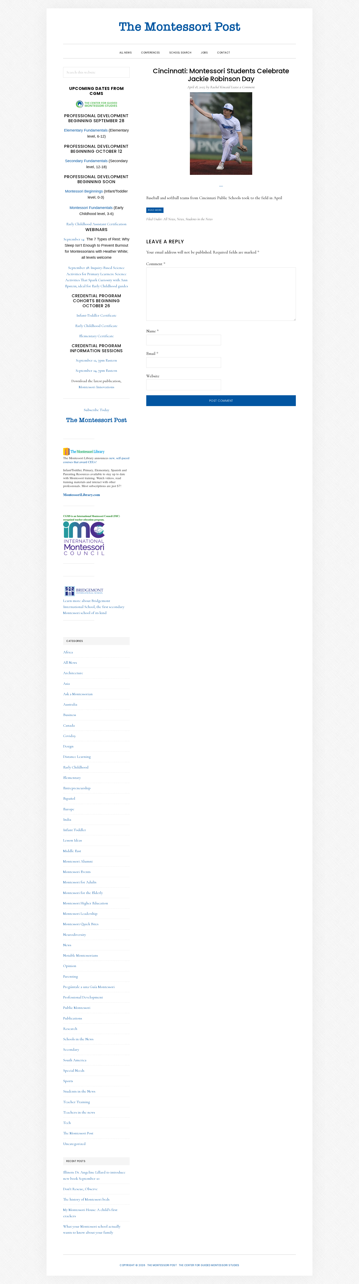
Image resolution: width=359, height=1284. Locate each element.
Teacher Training (76, 1102)
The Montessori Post (179, 27)
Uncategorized (74, 1143)
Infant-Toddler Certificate (96, 315)
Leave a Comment (243, 87)
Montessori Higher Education (85, 903)
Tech (67, 1122)
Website (152, 376)
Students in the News (199, 219)
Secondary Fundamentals (86, 161)
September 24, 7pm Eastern (96, 370)
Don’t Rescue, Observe (80, 1189)
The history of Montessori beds (86, 1199)
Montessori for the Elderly (83, 892)
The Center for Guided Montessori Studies (209, 1265)
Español (69, 798)
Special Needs (73, 1070)
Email (152, 353)
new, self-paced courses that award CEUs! (96, 460)
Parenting (70, 976)
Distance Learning (77, 756)
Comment (155, 263)
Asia (66, 683)
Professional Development (83, 997)
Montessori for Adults (79, 882)
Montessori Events (77, 871)
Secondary (71, 1049)
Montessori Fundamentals (91, 208)
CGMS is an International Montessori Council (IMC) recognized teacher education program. (91, 517)
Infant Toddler (74, 830)
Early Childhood (76, 767)
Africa (68, 652)
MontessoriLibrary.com (81, 494)
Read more (155, 210)
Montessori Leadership (80, 913)
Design (68, 746)
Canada (69, 725)
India (67, 819)
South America (74, 1060)
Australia (70, 704)
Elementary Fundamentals (86, 130)
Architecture (73, 673)
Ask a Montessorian (78, 694)
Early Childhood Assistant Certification (96, 224)
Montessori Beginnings (84, 191)
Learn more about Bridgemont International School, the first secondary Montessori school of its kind (93, 606)
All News (169, 219)
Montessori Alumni (78, 861)
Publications (72, 1018)
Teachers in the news (79, 1112)
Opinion (69, 965)
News (180, 219)
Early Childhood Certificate (96, 325)
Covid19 (69, 735)
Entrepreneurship (77, 788)
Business (69, 714)
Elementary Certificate (96, 336)
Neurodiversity (74, 934)
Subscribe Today (96, 410)
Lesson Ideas (72, 840)
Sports (68, 1081)
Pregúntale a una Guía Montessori (89, 986)
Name (152, 331)
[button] (239, 48)
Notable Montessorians (80, 955)
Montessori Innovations (96, 387)
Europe (68, 809)
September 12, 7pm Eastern (96, 360)
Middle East (72, 851)
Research (70, 1028)
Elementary (72, 777)
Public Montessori (76, 1007)
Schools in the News (78, 1039)
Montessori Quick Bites (80, 924)
